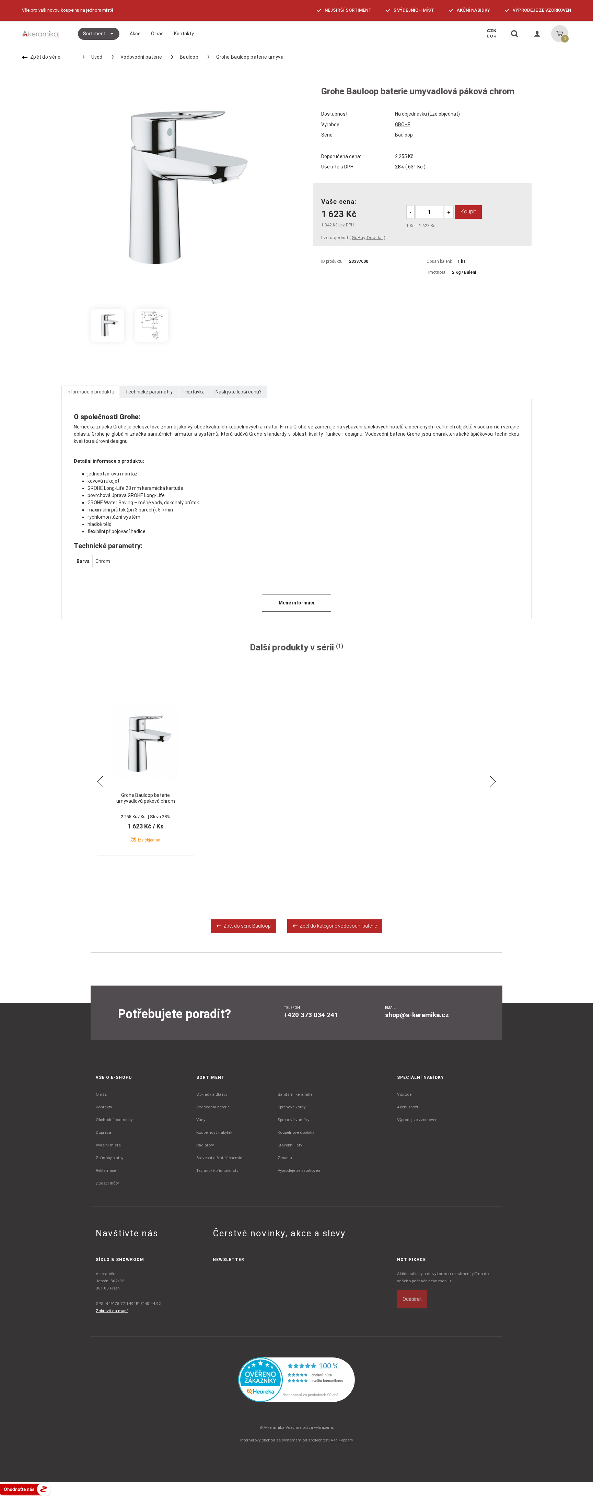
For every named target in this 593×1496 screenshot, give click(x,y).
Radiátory (205, 1145)
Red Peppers (342, 1440)
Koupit (468, 211)
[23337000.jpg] (107, 325)
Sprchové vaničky (293, 1119)
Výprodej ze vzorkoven (417, 1119)
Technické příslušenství (218, 1170)
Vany (200, 1119)
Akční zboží (407, 1107)
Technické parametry (149, 391)
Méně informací (296, 602)
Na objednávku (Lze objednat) (427, 114)
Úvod (97, 57)
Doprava (103, 1132)
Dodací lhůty (107, 1183)
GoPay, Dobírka (367, 237)
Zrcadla (285, 1157)
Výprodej (404, 1094)
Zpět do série (45, 57)
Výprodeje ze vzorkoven (299, 1170)
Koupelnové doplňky (296, 1132)
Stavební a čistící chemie (219, 1157)
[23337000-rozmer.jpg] (151, 325)
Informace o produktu (90, 391)
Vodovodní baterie (141, 57)
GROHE (402, 124)
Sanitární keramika (295, 1094)
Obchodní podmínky (114, 1119)
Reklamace (106, 1170)
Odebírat (412, 1299)
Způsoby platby (109, 1157)
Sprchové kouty (291, 1107)
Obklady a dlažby (211, 1094)
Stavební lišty (290, 1145)
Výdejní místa (108, 1145)
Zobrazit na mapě (112, 1310)
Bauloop (189, 57)
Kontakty (104, 1107)
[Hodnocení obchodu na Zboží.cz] (25, 1488)
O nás (101, 1094)
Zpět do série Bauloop (246, 926)
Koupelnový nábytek (214, 1132)
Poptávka (194, 391)
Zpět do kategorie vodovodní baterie (337, 926)
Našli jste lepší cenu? (238, 391)
